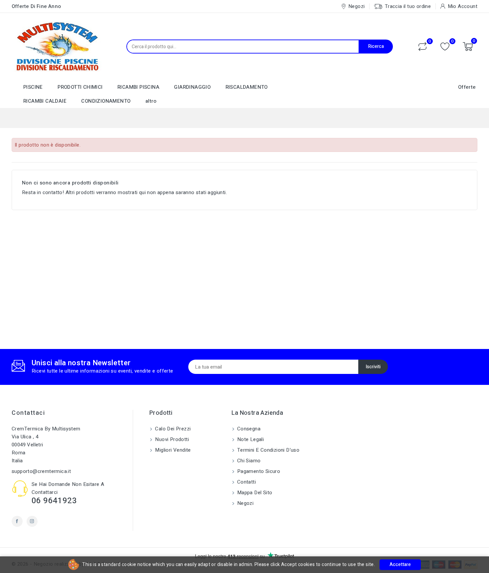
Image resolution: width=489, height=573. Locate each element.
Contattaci (28, 412)
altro (151, 101)
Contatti (246, 482)
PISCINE (33, 87)
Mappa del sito (254, 492)
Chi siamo (248, 460)
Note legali (250, 439)
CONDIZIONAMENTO (105, 101)
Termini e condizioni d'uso (268, 450)
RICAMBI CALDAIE (45, 101)
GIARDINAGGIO (192, 87)
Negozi (245, 503)
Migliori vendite (172, 450)
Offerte (467, 87)
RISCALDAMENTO (247, 87)
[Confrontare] (422, 46)
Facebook (17, 521)
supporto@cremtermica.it (41, 471)
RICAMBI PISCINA (138, 87)
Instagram (32, 521)
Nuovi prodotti (171, 439)
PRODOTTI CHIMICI (80, 87)
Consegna (248, 428)
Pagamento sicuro (258, 471)
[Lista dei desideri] (444, 46)
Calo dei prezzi (172, 428)
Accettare (400, 564)
